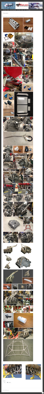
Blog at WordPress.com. (6, 390)
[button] (13, 24)
